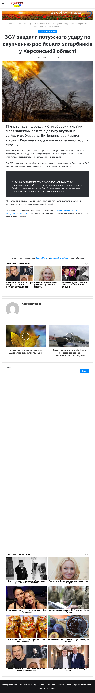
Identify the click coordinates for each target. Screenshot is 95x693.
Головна (10, 24)
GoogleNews (41, 258)
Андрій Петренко (31, 304)
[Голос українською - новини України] (17, 4)
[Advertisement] (47, 239)
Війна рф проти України (33, 24)
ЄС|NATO (19, 24)
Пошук (8, 367)
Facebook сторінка (59, 258)
